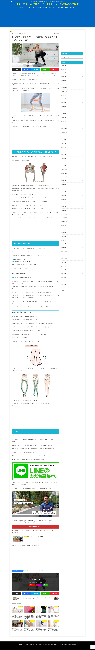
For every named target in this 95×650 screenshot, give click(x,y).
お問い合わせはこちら (35, 526)
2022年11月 (64, 217)
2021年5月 (63, 277)
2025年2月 (63, 117)
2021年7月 (63, 269)
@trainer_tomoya (32, 76)
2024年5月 (63, 151)
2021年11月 (64, 255)
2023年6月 (63, 191)
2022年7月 (63, 232)
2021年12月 (64, 251)
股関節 (43, 570)
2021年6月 (63, 273)
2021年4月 (63, 281)
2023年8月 (63, 184)
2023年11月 (64, 173)
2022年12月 (64, 214)
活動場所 (67, 7)
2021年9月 (63, 262)
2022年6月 (63, 236)
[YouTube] (32, 585)
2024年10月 (64, 132)
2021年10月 (64, 258)
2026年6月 (63, 65)
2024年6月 (63, 147)
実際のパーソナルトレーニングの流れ (56, 7)
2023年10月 (64, 177)
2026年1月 (63, 80)
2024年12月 (64, 125)
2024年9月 (63, 136)
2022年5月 (63, 240)
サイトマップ (56, 644)
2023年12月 (64, 169)
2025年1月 (63, 121)
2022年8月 (63, 229)
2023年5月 (63, 195)
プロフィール (27, 7)
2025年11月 (64, 87)
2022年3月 (63, 247)
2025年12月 (64, 84)
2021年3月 (63, 284)
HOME (21, 7)
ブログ (33, 7)
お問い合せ (72, 7)
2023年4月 (63, 199)
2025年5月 (63, 110)
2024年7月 (63, 143)
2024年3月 (63, 158)
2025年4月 (63, 113)
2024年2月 (63, 162)
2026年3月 (63, 72)
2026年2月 (63, 76)
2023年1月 (63, 210)
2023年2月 (63, 206)
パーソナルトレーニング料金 (41, 7)
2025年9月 (63, 95)
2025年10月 (64, 91)
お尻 (11, 31)
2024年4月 (63, 154)
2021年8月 (63, 266)
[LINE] (45, 585)
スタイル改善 (19, 570)
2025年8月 (63, 99)
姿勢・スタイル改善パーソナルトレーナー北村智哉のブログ (47, 3)
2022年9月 (63, 225)
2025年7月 (63, 102)
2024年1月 (63, 165)
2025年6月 (63, 106)
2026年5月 (63, 69)
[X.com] (26, 585)
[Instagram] (39, 585)
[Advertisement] (47, 18)
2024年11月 (64, 128)
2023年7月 (63, 188)
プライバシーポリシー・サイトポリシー (69, 644)
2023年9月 (63, 180)
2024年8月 (63, 139)
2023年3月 (63, 203)
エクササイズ (30, 570)
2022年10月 (64, 221)
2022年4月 (63, 243)
